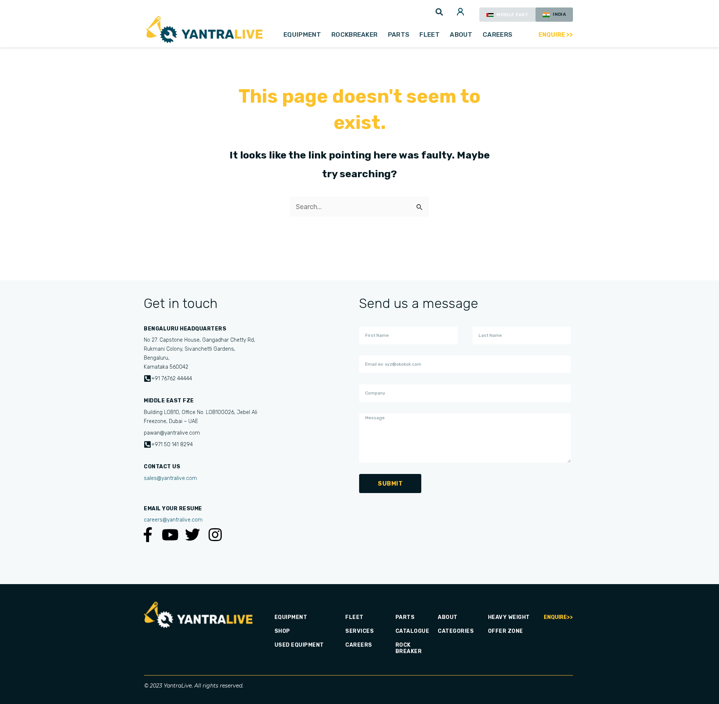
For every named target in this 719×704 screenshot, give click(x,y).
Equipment (302, 34)
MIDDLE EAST (511, 14)
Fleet (429, 34)
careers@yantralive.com (173, 520)
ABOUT (461, 34)
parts (399, 34)
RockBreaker (354, 34)
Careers (497, 34)
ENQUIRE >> (556, 34)
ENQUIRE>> (558, 617)
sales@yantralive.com (170, 478)
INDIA (559, 14)
